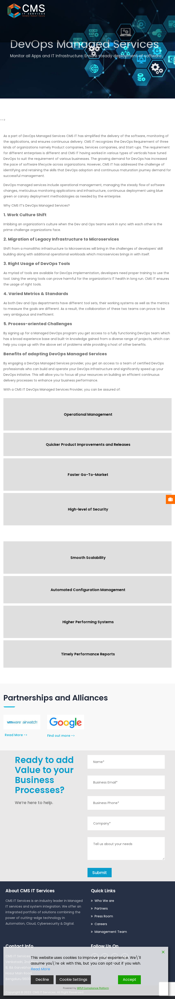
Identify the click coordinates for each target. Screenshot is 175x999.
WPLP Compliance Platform (93, 988)
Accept (129, 979)
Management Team (111, 931)
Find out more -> (61, 735)
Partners (101, 908)
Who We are (104, 900)
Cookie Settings (73, 979)
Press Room (104, 916)
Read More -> (16, 735)
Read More (40, 969)
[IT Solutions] (26, 10)
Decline (42, 979)
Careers (101, 924)
